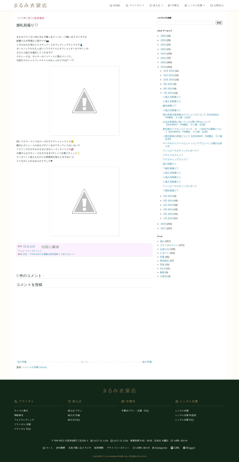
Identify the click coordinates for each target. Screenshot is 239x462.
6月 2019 (168, 196)
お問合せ (218, 5)
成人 (162, 241)
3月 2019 (168, 209)
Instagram (161, 447)
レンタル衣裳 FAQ (184, 419)
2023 (163, 49)
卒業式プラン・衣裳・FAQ (135, 410)
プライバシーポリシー (118, 447)
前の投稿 (147, 361)
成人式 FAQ (74, 419)
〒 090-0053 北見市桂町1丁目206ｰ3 (69, 440)
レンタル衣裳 (195, 5)
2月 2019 (168, 214)
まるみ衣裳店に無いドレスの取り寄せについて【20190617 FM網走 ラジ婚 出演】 (187, 123)
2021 (163, 58)
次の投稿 (21, 361)
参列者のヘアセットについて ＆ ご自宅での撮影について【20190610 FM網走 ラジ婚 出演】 (192, 130)
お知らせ (165, 249)
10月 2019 (169, 79)
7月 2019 (168, 93)
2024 (163, 44)
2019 (163, 67)
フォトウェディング (24, 419)
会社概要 (60, 447)
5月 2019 (168, 200)
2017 (163, 228)
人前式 (163, 276)
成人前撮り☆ (169, 163)
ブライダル (135, 5)
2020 (163, 62)
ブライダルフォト (33, 250)
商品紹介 (165, 260)
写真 (162, 264)
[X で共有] (50, 246)
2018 (163, 224)
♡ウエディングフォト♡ (175, 159)
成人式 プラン (75, 410)
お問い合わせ (180, 440)
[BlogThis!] (46, 246)
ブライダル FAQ (22, 428)
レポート (165, 253)
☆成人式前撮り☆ (172, 97)
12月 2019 (169, 71)
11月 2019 (168, 75)
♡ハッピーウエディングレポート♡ (181, 150)
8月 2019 (168, 88)
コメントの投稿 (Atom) (34, 367)
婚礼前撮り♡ (169, 105)
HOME (116, 5)
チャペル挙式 (21, 410)
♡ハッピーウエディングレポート (180, 186)
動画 (162, 272)
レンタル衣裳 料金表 (185, 415)
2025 (163, 40)
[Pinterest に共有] (57, 246)
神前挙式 (18, 415)
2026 (163, 36)
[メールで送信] (43, 246)
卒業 (162, 257)
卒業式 (175, 5)
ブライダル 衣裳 (22, 424)
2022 (163, 53)
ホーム (84, 361)
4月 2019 (168, 205)
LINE (176, 447)
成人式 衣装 (74, 415)
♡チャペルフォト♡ (173, 155)
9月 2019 (168, 84)
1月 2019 (168, 218)
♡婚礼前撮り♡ (171, 168)
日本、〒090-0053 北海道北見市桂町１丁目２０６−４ (48, 254)
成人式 (156, 5)
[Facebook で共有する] (53, 246)
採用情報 (98, 447)
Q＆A (163, 268)
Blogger (190, 447)
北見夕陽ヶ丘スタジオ (79, 447)
